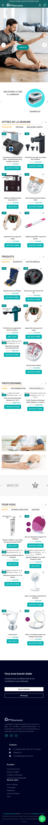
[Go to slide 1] (21, 80)
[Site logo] (15, 5)
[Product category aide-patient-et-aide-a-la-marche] (13, 92)
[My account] (40, 5)
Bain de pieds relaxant (33, 365)
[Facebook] (6, 735)
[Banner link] (24, 443)
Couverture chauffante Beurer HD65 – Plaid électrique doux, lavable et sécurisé (12, 159)
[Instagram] (11, 735)
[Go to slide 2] (24, 80)
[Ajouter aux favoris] (20, 134)
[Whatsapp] (16, 735)
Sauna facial (13, 634)
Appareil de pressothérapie (12, 291)
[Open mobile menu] (3, 5)
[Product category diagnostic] (35, 100)
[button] (3, 45)
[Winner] (35, 485)
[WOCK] (13, 485)
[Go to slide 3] (26, 80)
